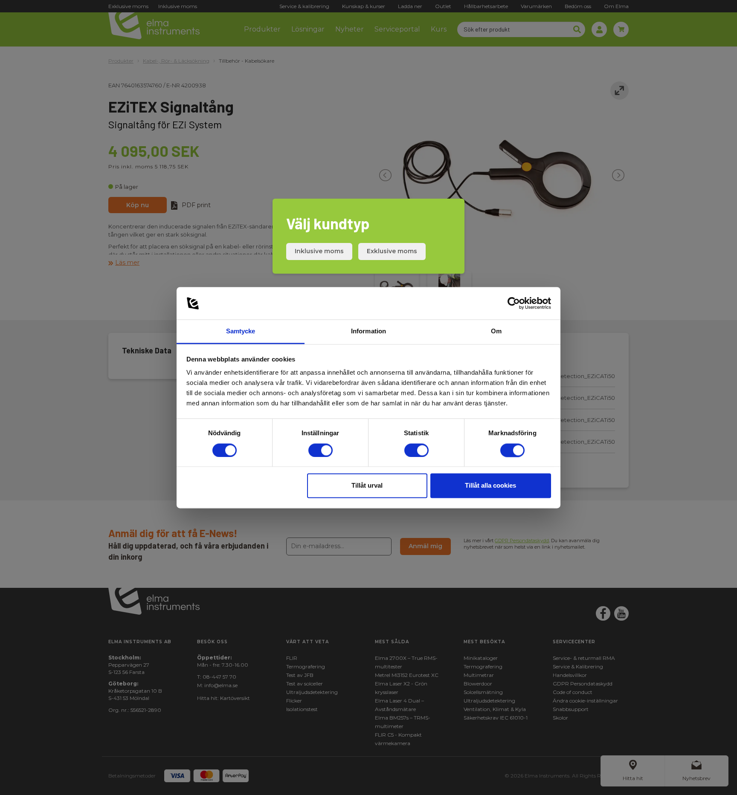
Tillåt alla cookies (490, 485)
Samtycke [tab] (240, 331)
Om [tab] (496, 331)
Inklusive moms (319, 251)
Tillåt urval (367, 485)
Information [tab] (368, 331)
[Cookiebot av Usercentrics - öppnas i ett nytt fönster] (513, 303)
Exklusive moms (392, 251)
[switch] (320, 450)
